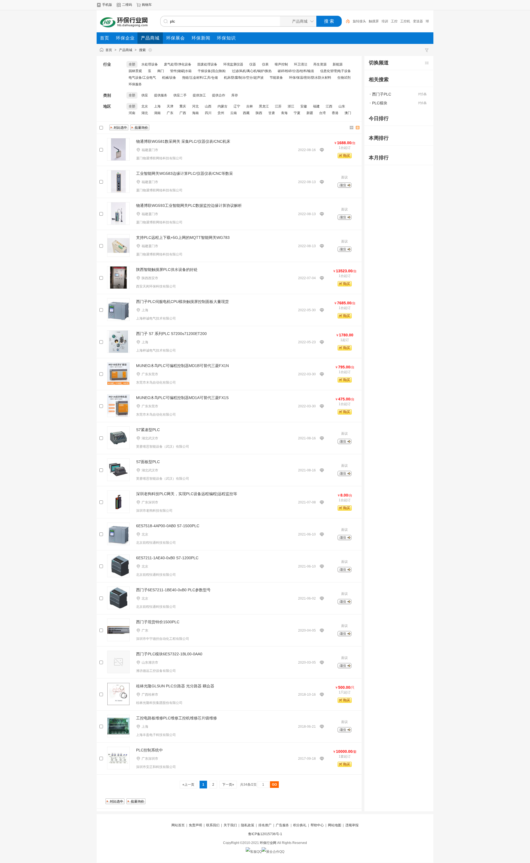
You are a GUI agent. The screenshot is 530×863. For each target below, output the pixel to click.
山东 (341, 106)
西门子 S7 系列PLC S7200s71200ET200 (171, 333)
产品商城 (125, 50)
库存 (234, 95)
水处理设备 (149, 64)
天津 (170, 106)
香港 (335, 113)
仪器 (252, 64)
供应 (144, 95)
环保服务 (135, 84)
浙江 (291, 106)
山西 (208, 106)
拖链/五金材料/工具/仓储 (200, 78)
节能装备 (276, 78)
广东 (170, 113)
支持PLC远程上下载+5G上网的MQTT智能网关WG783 (183, 237)
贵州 (221, 113)
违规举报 (352, 825)
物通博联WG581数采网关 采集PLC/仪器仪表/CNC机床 (183, 141)
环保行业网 (268, 843)
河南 (132, 113)
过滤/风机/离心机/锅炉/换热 (252, 71)
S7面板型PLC (148, 462)
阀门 (160, 71)
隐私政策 (247, 825)
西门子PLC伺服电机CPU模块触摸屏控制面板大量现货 (182, 301)
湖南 (157, 113)
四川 (208, 113)
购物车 (147, 5)
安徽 (303, 106)
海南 (195, 113)
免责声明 (195, 825)
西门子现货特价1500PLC (157, 622)
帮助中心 (317, 825)
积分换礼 (299, 825)
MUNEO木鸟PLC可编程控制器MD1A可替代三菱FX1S (182, 397)
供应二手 (180, 95)
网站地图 (334, 825)
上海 (157, 106)
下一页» (228, 785)
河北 (195, 106)
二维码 (127, 5)
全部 (132, 64)
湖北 (144, 113)
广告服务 (282, 825)
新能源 (338, 64)
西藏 (246, 113)
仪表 (265, 64)
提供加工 (199, 95)
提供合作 (218, 95)
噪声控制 (281, 64)
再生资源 (320, 64)
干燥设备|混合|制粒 (212, 71)
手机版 (107, 5)
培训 (384, 21)
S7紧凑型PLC (148, 429)
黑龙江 (264, 106)
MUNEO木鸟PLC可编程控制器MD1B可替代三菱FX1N (182, 365)
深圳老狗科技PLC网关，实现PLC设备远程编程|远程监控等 (186, 494)
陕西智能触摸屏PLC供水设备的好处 (167, 269)
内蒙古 (222, 106)
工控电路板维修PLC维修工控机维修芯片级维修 (176, 718)
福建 (316, 106)
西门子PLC (381, 94)
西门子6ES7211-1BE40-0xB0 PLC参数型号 (173, 590)
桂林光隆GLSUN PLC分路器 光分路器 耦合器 (175, 686)
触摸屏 (374, 21)
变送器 (418, 21)
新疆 (309, 113)
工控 (394, 21)
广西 (182, 113)
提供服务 (160, 95)
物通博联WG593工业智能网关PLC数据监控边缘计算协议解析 (189, 205)
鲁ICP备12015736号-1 (265, 834)
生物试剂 (344, 78)
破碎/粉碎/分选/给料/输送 (296, 71)
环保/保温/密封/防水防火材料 (310, 78)
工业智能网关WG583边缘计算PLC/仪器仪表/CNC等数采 (184, 173)
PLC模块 (379, 103)
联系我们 (212, 825)
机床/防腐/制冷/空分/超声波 (244, 78)
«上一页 (188, 785)
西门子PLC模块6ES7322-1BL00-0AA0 (169, 654)
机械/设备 (169, 78)
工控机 (405, 21)
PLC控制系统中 (149, 750)
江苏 (278, 106)
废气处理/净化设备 (177, 64)
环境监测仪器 (233, 64)
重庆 (182, 106)
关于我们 (230, 825)
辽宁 (237, 106)
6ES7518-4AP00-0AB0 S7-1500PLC (167, 526)
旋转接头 (359, 21)
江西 (329, 106)
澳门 (347, 113)
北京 (144, 106)
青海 (284, 113)
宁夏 (297, 113)
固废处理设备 (207, 64)
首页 (108, 50)
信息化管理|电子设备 (335, 71)
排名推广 (265, 825)
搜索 (142, 50)
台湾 (322, 113)
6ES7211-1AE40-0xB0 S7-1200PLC (167, 558)
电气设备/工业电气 (142, 78)
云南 (233, 113)
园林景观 (135, 71)
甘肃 (271, 113)
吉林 (249, 106)
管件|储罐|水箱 (181, 71)
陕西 (259, 113)
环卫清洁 (300, 64)
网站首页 (178, 825)
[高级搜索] (346, 21)
